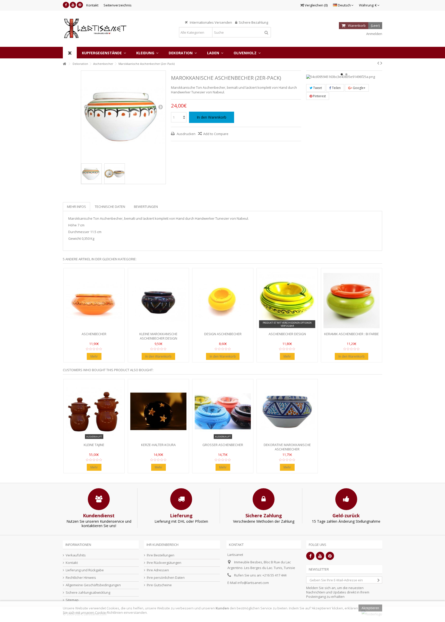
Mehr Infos (76, 206)
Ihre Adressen (158, 570)
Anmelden (373, 33)
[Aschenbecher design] (287, 301)
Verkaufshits (76, 555)
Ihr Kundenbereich (162, 544)
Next (160, 106)
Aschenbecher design (287, 334)
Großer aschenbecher (222, 444)
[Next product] (381, 63)
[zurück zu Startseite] (64, 64)
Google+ (358, 88)
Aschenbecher (94, 334)
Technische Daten (110, 206)
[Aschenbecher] (94, 301)
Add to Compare (215, 133)
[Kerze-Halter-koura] (158, 411)
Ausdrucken (185, 133)
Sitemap (72, 600)
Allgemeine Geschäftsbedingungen (93, 585)
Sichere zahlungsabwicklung (88, 592)
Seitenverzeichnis (118, 5)
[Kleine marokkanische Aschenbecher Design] (158, 301)
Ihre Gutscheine (159, 585)
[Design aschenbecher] (223, 301)
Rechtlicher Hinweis (81, 577)
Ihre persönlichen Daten (166, 577)
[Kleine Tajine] (94, 411)
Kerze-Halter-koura (158, 444)
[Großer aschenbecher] (223, 411)
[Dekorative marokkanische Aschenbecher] (287, 411)
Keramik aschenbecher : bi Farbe (351, 334)
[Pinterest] (80, 5)
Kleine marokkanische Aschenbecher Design (158, 336)
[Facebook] (66, 5)
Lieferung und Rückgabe (85, 570)
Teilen (336, 88)
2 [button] (346, 74)
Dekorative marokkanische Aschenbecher (287, 446)
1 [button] (342, 74)
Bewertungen (146, 206)
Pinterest (319, 96)
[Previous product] (378, 63)
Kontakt (92, 5)
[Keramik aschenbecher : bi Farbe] (351, 301)
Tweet (317, 88)
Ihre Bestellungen (160, 555)
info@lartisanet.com (253, 582)
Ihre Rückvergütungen (164, 563)
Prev (86, 106)
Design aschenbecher (223, 334)
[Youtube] (73, 5)
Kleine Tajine (94, 444)
